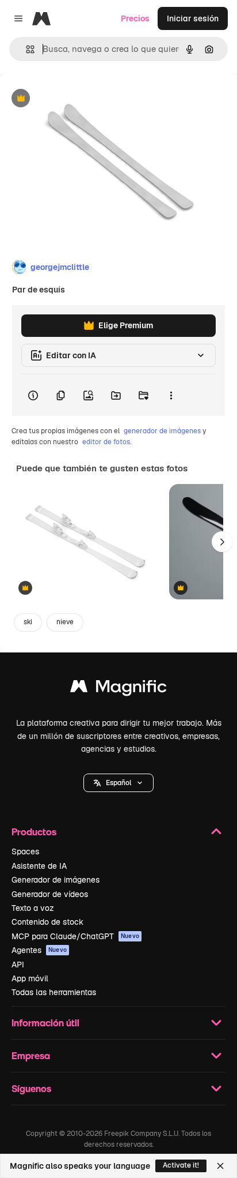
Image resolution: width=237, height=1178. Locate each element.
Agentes (39, 950)
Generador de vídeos (50, 894)
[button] (118, 783)
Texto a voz (33, 908)
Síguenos (31, 1088)
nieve (65, 621)
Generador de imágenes (56, 880)
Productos (34, 832)
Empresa (31, 1055)
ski (28, 621)
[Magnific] (118, 689)
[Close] (220, 1166)
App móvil (30, 978)
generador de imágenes (162, 431)
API (18, 964)
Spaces (25, 851)
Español (118, 782)
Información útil (45, 1022)
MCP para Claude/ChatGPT (75, 936)
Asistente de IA (39, 866)
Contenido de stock (47, 922)
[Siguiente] (222, 541)
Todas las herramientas (54, 992)
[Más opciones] (170, 395)
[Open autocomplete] (25, 49)
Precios (135, 18)
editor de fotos (106, 442)
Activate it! (181, 1165)
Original (74, 98)
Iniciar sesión (193, 18)
